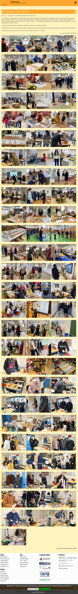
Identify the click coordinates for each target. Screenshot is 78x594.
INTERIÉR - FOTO (4, 564)
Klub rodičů (3, 581)
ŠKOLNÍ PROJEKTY (5, 558)
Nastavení (33, 589)
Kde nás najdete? (64, 568)
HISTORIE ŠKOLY (4, 562)
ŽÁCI (21, 555)
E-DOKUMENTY (4, 557)
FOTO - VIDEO (23, 560)
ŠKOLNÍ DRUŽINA (4, 577)
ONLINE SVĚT (23, 566)
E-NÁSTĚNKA (3, 573)
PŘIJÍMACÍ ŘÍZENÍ (24, 558)
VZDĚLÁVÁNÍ (23, 557)
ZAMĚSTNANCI (4, 560)
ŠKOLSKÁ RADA (4, 575)
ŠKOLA (2, 555)
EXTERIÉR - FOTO (4, 566)
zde (45, 592)
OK (45, 589)
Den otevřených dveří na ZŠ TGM (15, 12)
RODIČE (2, 569)
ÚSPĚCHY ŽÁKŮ (23, 564)
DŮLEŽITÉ (2, 571)
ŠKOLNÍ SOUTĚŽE (24, 562)
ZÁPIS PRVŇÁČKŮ (4, 579)
